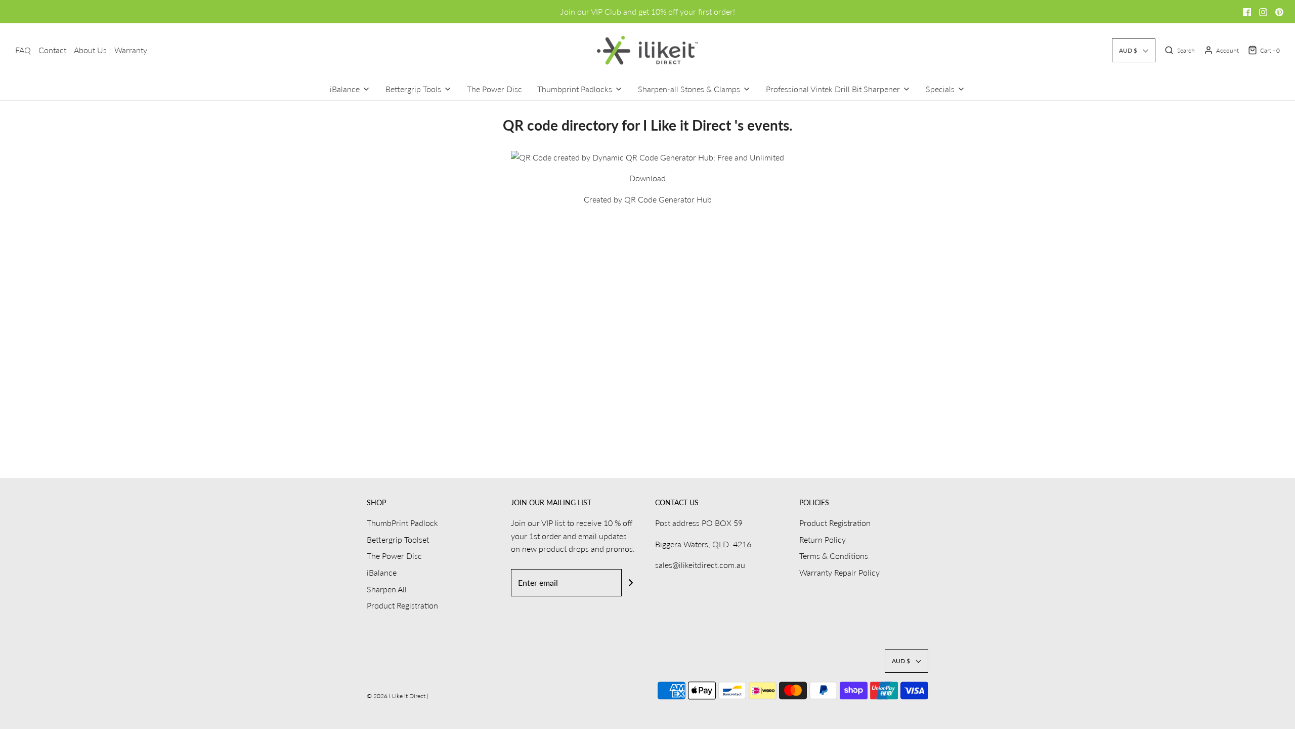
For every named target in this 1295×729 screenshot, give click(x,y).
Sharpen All (387, 589)
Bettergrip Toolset (398, 539)
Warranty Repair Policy (839, 572)
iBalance (382, 572)
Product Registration (402, 605)
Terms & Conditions (833, 555)
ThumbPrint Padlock (402, 523)
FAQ (23, 50)
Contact (52, 50)
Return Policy (822, 539)
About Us (90, 50)
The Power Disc (494, 89)
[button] (1133, 50)
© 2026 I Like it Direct (397, 696)
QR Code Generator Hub (668, 199)
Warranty (130, 50)
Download (647, 178)
